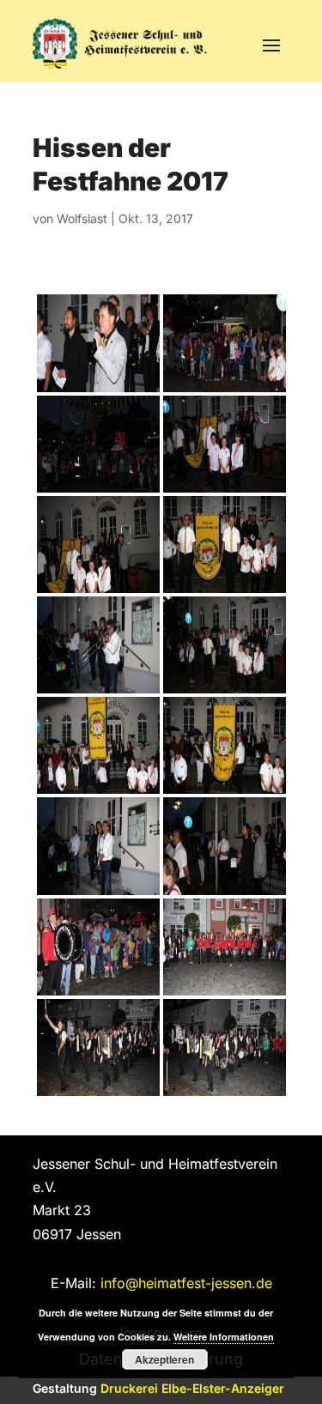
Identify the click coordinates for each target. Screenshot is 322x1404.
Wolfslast (82, 218)
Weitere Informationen (223, 1336)
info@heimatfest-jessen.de (186, 1283)
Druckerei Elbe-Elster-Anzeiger (192, 1388)
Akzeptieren (164, 1359)
